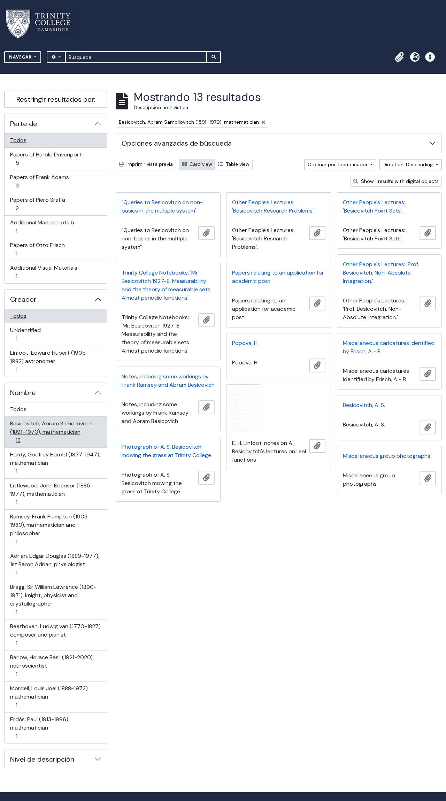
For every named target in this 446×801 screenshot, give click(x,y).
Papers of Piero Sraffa (37, 204)
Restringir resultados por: (55, 99)
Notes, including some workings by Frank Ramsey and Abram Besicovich (168, 380)
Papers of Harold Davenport (46, 159)
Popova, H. (245, 343)
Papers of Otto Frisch (37, 249)
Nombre (23, 392)
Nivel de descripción (42, 759)
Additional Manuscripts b (42, 226)
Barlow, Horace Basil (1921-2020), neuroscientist (52, 665)
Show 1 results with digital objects (399, 181)
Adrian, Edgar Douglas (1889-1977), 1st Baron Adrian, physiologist (54, 564)
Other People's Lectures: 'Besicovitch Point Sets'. (374, 206)
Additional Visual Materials (43, 272)
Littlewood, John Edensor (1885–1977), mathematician (52, 494)
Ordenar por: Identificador (338, 164)
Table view (236, 164)
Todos (18, 140)
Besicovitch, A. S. (364, 405)
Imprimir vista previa (149, 164)
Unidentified (26, 334)
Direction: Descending (408, 164)
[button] (399, 57)
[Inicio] (42, 23)
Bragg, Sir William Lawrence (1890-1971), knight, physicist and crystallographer (53, 599)
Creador (23, 299)
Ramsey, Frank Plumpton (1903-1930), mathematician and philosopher (50, 529)
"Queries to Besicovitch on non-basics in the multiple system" (162, 206)
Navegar (21, 57)
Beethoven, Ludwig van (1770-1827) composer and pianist (55, 634)
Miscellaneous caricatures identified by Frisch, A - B (389, 347)
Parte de (23, 123)
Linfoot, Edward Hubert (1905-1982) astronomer (49, 361)
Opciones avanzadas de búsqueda (177, 143)
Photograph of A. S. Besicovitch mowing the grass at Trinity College (166, 451)
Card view (200, 164)
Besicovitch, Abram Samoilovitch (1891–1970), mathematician (51, 431)
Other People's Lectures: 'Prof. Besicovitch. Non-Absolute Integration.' (381, 273)
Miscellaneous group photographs (386, 456)
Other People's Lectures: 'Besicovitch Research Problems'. (273, 206)
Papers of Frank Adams (39, 181)
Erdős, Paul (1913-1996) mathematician (39, 727)
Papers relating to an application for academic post (278, 277)
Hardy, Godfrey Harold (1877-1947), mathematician (55, 462)
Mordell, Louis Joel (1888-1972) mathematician (49, 696)
